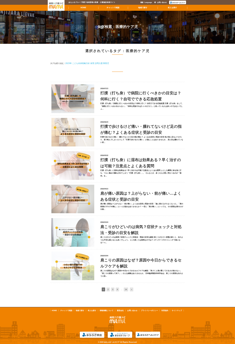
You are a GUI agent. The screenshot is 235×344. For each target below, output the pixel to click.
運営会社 (120, 310)
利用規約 (164, 310)
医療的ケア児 (127, 27)
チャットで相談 (113, 7)
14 (126, 289)
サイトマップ (177, 310)
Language (148, 2)
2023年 (68, 63)
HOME (83, 7)
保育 (92, 63)
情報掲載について (106, 310)
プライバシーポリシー (149, 310)
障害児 (106, 63)
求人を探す (172, 7)
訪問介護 (99, 63)
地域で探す (142, 7)
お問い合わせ (162, 2)
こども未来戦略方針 (81, 63)
